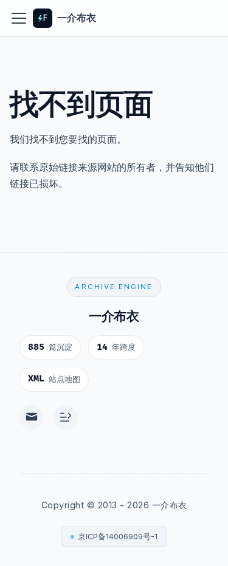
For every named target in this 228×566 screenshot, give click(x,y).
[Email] (31, 417)
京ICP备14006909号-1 (117, 536)
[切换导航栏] (19, 18)
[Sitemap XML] (66, 417)
